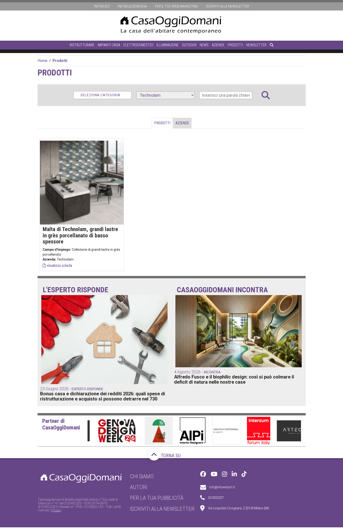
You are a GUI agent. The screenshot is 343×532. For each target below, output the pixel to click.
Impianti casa (109, 45)
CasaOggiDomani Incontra (222, 290)
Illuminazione (168, 45)
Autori (138, 487)
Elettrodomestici (138, 45)
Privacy (56, 510)
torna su (170, 455)
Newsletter (256, 45)
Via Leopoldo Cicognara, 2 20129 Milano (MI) (238, 508)
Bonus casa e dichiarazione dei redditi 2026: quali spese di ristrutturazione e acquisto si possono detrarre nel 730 (102, 396)
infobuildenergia (132, 6)
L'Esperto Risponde (75, 290)
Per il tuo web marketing (176, 6)
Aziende (218, 45)
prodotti (162, 123)
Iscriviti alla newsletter (227, 6)
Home (42, 60)
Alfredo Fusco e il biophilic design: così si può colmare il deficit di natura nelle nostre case (234, 379)
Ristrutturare (82, 45)
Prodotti (235, 45)
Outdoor (189, 45)
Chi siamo (142, 476)
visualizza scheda (59, 265)
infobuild (102, 6)
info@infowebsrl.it (222, 487)
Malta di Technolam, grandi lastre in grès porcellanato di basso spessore (80, 235)
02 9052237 (216, 498)
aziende (182, 123)
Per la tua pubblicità (156, 498)
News (204, 45)
